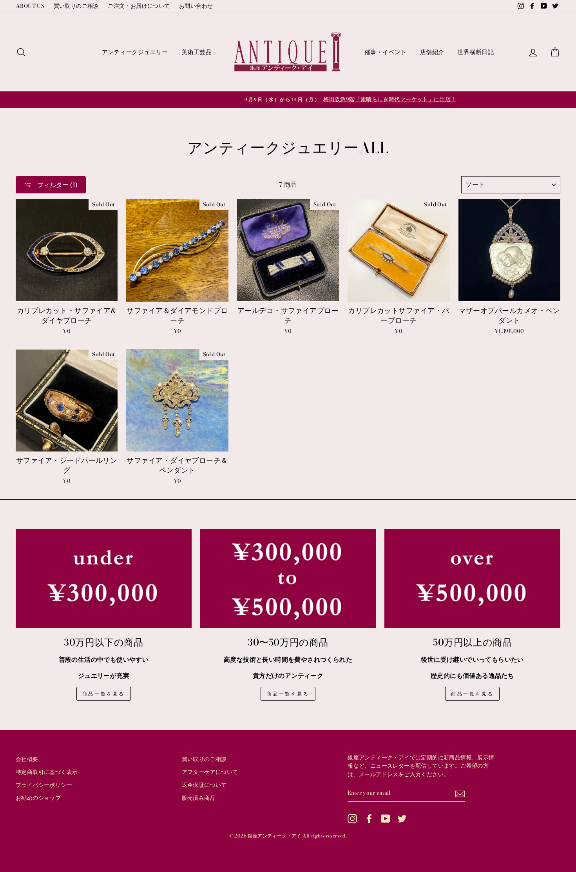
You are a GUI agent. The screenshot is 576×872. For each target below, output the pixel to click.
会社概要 (27, 759)
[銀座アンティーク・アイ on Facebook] (369, 818)
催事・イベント (385, 51)
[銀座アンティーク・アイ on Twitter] (402, 818)
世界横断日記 (476, 51)
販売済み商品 (199, 798)
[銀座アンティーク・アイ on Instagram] (352, 818)
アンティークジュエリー (135, 51)
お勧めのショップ (38, 798)
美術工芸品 (196, 51)
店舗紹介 (432, 51)
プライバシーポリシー (44, 785)
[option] (288, 99)
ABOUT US (30, 6)
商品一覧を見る (103, 693)
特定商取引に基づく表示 (47, 772)
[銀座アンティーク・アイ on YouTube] (385, 818)
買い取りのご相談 (76, 6)
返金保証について (204, 785)
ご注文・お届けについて (139, 6)
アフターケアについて (210, 772)
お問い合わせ (196, 6)
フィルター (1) (57, 184)
